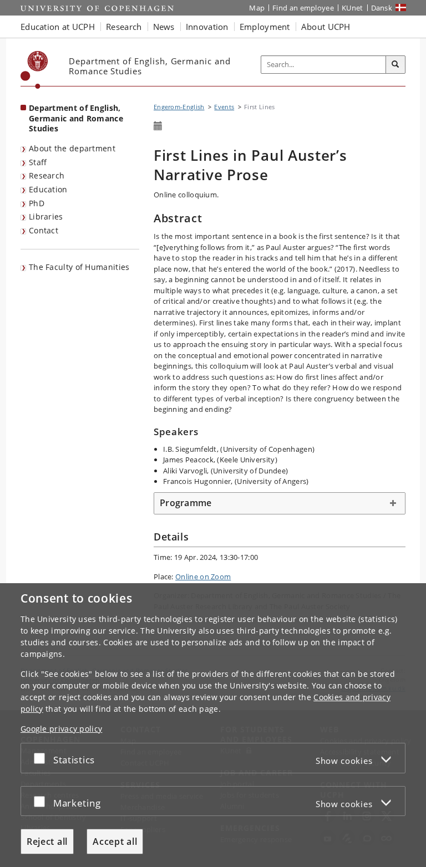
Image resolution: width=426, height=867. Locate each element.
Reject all (47, 841)
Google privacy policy (61, 728)
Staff (38, 162)
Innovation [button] (207, 26)
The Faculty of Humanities (79, 267)
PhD (36, 203)
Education (48, 189)
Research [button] (123, 26)
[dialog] (213, 725)
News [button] (164, 26)
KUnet (352, 8)
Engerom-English (179, 107)
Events (224, 107)
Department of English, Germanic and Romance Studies (76, 118)
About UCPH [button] (326, 26)
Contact (43, 230)
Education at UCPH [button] (58, 26)
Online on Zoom (203, 577)
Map (257, 8)
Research (46, 175)
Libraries (46, 216)
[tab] (279, 503)
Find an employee (303, 8)
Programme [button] (185, 503)
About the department (72, 148)
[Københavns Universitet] (34, 70)
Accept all (115, 841)
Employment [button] (265, 26)
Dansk (382, 8)
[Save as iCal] (158, 126)
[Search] (395, 64)
